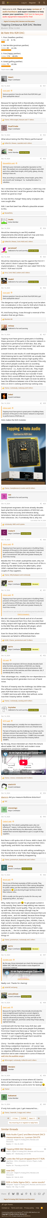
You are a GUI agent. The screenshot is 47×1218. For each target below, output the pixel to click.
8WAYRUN (27, 1216)
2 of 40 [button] (23, 1118)
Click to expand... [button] (24, 614)
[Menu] (3, 3)
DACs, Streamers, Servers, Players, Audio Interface (24, 1162)
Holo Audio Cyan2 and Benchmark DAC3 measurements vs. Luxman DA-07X (25, 1136)
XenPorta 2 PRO (7, 1216)
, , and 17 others (19, 120)
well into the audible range (12, 1056)
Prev (16, 1118)
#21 (44, 86)
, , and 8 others (18, 388)
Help (37, 1208)
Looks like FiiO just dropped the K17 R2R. (25, 1158)
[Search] (44, 3)
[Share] (40, 86)
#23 (44, 159)
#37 (44, 955)
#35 (44, 817)
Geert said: (6, 1007)
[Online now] (6, 252)
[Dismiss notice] (43, 9)
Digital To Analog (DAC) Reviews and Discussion (22, 1141)
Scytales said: (7, 960)
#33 (44, 716)
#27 (44, 335)
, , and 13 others (18, 640)
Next (31, 1118)
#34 (44, 793)
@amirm (4, 797)
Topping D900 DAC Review (18, 1149)
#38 (44, 1003)
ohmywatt (9, 1185)
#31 (44, 590)
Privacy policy (29, 1208)
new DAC (10, 1170)
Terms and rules (17, 1208)
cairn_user (9, 1173)
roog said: (6, 91)
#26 (44, 288)
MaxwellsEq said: (9, 163)
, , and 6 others (18, 701)
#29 (44, 504)
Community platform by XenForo (21, 1212)
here (31, 14)
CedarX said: (7, 821)
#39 (44, 1075)
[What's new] (39, 3)
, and (14, 524)
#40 (44, 1104)
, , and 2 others (18, 242)
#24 (44, 228)
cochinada (9, 1140)
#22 (44, 135)
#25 (44, 257)
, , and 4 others (18, 143)
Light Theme (8, 1204)
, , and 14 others (18, 778)
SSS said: (6, 660)
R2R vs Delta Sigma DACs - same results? (25, 1182)
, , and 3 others (17, 273)
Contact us (5, 1208)
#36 (44, 875)
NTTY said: (6, 721)
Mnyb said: (7, 880)
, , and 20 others (19, 488)
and (10, 987)
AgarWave (9, 1161)
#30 (44, 540)
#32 (44, 655)
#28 (44, 403)
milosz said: (7, 408)
